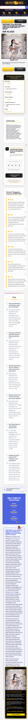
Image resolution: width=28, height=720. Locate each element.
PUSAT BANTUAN (16, 714)
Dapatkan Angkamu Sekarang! (14, 175)
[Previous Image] (2, 46)
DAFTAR (20, 21)
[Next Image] (25, 46)
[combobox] (12, 7)
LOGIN (7, 21)
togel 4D (12, 592)
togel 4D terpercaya (15, 538)
